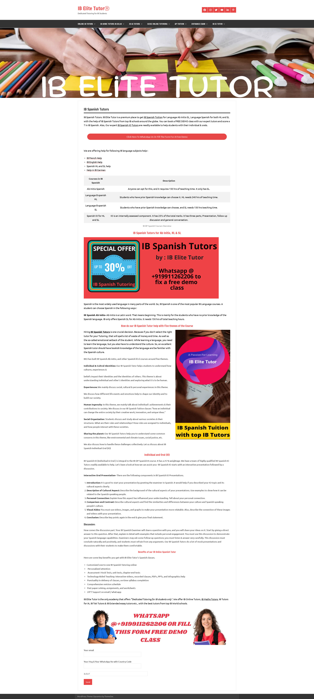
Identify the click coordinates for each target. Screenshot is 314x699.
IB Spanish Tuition (153, 117)
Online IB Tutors (85, 24)
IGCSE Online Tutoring (157, 24)
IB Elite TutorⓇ (93, 8)
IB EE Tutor (217, 24)
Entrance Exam (198, 24)
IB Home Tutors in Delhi (111, 24)
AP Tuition (179, 24)
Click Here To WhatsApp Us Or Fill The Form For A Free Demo (157, 136)
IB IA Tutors (134, 24)
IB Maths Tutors (209, 599)
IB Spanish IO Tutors (128, 125)
